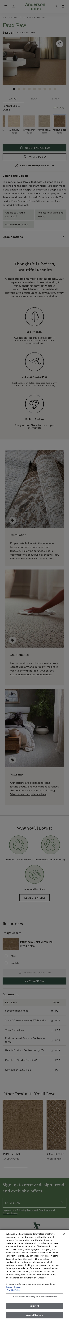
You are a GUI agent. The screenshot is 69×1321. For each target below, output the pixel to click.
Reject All (34, 1306)
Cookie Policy (14, 1290)
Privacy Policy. (13, 1287)
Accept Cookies (34, 1315)
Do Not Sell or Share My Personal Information (34, 1296)
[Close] (63, 1234)
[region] (34, 1275)
